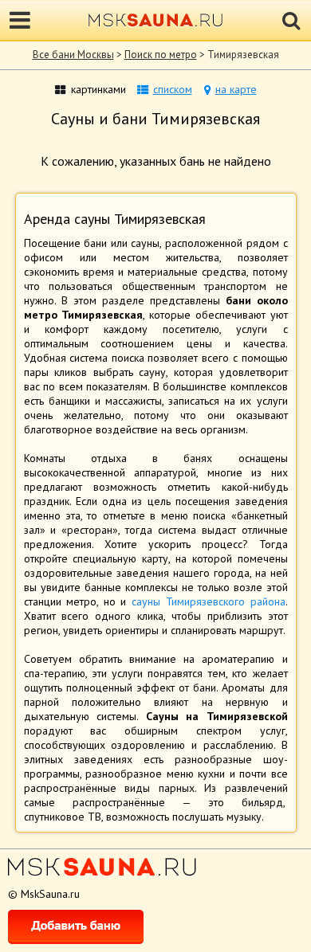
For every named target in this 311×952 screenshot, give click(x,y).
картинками (98, 89)
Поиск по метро (160, 54)
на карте (236, 89)
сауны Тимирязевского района (208, 601)
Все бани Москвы (73, 54)
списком (172, 89)
